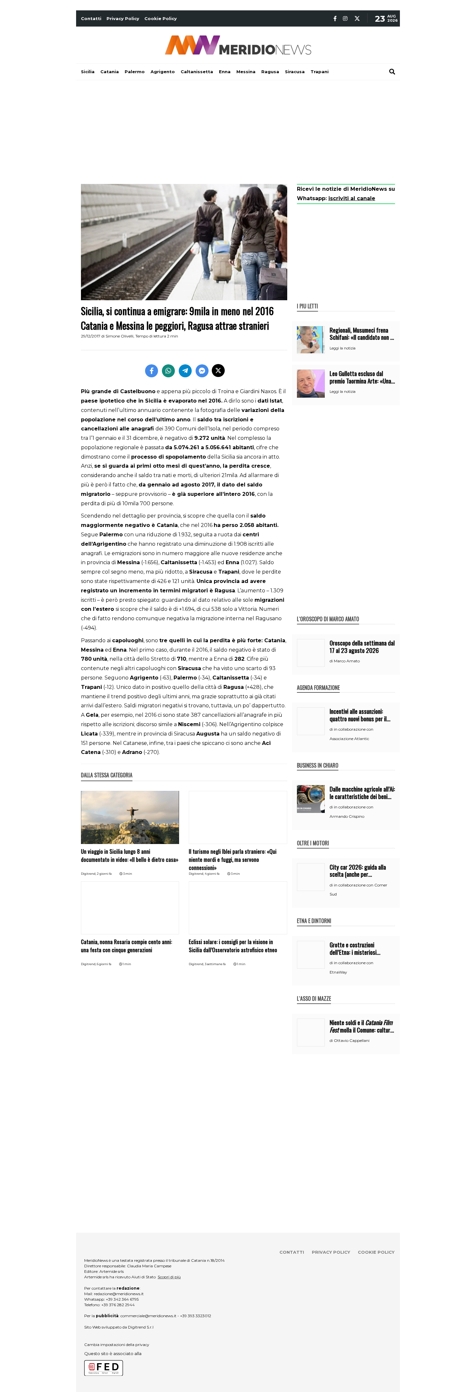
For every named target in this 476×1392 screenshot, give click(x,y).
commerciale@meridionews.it (148, 1315)
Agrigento (163, 71)
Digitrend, (89, 873)
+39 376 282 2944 (118, 1304)
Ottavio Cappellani (351, 1040)
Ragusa (270, 71)
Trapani (320, 71)
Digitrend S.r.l (140, 1327)
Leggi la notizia (343, 348)
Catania (109, 71)
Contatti (91, 18)
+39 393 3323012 (195, 1315)
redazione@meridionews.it (119, 1293)
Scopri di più (169, 1276)
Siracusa (295, 71)
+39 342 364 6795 (122, 1299)
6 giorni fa (104, 964)
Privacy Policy (123, 18)
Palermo (135, 71)
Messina (245, 71)
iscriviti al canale (351, 198)
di (332, 661)
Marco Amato (347, 660)
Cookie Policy (160, 18)
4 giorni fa (212, 873)
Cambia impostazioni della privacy (116, 1344)
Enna (225, 71)
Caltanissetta (197, 71)
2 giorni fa (104, 873)
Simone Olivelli (119, 336)
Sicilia (88, 71)
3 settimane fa (215, 964)
